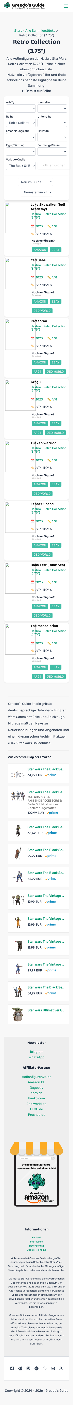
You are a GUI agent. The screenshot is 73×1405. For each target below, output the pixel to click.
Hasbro (36, 214)
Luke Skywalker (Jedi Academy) (48, 207)
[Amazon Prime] (50, 775)
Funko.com (36, 1098)
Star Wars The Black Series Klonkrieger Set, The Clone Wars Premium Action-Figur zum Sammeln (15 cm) (46, 769)
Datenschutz (36, 1245)
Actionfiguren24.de (36, 1077)
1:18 (54, 226)
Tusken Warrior (43, 443)
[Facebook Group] (20, 1368)
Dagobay (36, 1088)
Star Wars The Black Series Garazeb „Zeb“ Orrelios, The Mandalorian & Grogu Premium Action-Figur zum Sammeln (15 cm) (46, 873)
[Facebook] (12, 1368)
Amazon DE (36, 1082)
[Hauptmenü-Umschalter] (66, 6)
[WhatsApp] (45, 1368)
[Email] (53, 1368)
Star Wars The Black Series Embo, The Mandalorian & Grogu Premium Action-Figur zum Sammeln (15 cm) (46, 827)
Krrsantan (39, 321)
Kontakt (36, 1237)
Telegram (36, 1052)
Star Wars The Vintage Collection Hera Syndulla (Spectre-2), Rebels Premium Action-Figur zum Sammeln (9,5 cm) (46, 919)
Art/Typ (11, 102)
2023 (39, 226)
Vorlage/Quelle (15, 159)
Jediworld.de (36, 1104)
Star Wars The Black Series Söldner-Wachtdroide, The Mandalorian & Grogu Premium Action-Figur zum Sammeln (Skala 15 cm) (46, 850)
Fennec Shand (42, 504)
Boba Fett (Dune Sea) (48, 565)
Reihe (10, 116)
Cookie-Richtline (36, 1249)
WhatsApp (36, 1057)
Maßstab (43, 131)
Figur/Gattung (15, 145)
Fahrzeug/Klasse (49, 145)
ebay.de (37, 1093)
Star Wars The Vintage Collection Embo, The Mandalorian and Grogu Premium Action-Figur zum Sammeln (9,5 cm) (46, 896)
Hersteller (44, 102)
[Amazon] (61, 1368)
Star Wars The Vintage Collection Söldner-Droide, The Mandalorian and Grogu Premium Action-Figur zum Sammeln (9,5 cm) (46, 941)
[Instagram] (28, 1368)
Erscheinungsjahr (17, 131)
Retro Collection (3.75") (49, 215)
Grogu (36, 382)
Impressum (36, 1241)
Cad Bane (38, 260)
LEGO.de (36, 1109)
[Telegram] (36, 1368)
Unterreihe (45, 116)
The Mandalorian (44, 626)
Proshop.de (36, 1115)
